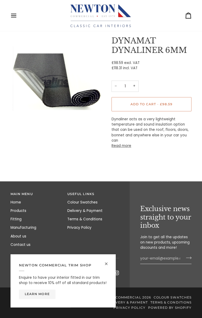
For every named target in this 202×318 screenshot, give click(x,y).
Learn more (37, 294)
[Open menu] (18, 15)
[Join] (187, 258)
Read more (121, 145)
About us (18, 236)
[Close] (108, 263)
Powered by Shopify (169, 308)
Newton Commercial (119, 297)
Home (16, 202)
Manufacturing (23, 227)
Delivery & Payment (85, 210)
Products (18, 210)
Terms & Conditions (84, 219)
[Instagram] (116, 273)
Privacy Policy (79, 227)
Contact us (21, 244)
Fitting (16, 219)
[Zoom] (20, 116)
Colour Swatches (82, 202)
